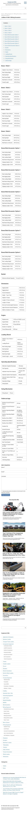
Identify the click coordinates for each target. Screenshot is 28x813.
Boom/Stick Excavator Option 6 (12, 45)
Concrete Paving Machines (9, 731)
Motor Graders (6, 722)
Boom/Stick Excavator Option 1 (12, 34)
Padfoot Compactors (8, 650)
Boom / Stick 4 (8, 32)
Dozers (4, 666)
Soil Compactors (7, 656)
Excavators (5, 675)
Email (2, 471)
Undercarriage (8, 60)
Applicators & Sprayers (8, 637)
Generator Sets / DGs (8, 693)
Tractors (5, 747)
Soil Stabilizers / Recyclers (9, 735)
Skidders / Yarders (7, 688)
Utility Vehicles (6, 749)
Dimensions (8, 49)
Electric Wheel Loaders (8, 673)
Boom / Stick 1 (8, 26)
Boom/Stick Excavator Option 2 (12, 37)
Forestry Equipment (7, 677)
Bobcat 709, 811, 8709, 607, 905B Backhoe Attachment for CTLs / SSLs (14, 554)
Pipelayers (5, 738)
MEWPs (4, 702)
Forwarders (6, 681)
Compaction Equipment (8, 644)
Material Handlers (7, 700)
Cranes (4, 661)
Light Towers (6, 698)
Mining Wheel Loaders (8, 717)
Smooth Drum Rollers (8, 654)
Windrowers (5, 756)
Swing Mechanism (9, 58)
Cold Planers (6, 728)
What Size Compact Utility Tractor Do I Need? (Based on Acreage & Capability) (14, 615)
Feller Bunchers (7, 679)
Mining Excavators (7, 715)
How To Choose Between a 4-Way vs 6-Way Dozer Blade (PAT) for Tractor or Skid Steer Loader (13, 574)
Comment (3, 476)
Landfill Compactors (8, 648)
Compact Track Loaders (8, 641)
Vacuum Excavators (7, 752)
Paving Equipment (7, 724)
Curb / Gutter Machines (8, 733)
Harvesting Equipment (8, 695)
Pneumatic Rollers (7, 652)
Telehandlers (6, 745)
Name (3, 467)
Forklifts (5, 691)
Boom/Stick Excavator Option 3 (12, 39)
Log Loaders (6, 683)
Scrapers (5, 740)
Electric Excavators (7, 670)
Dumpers (5, 668)
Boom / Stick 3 (8, 30)
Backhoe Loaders (7, 639)
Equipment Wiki (12, 2)
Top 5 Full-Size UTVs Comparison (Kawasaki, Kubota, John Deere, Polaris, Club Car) (13, 534)
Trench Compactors (8, 658)
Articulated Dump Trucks (9, 709)
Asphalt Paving (7, 726)
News (4, 768)
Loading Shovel (8, 54)
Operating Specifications (10, 56)
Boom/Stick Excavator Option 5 (12, 43)
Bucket (6, 47)
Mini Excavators (6, 705)
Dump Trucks (6, 711)
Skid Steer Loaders (7, 742)
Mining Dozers (6, 713)
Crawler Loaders (6, 664)
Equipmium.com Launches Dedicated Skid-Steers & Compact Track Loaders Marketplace (14, 595)
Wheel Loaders (6, 754)
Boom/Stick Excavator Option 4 (12, 41)
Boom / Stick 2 (8, 28)
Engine (6, 52)
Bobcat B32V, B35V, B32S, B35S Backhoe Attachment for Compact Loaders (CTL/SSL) (13, 514)
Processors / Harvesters (9, 686)
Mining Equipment (7, 707)
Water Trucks (6, 719)
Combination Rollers (8, 645)
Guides (4, 765)
